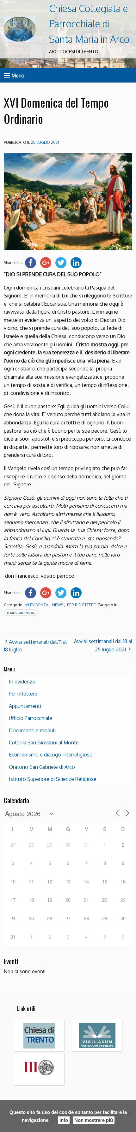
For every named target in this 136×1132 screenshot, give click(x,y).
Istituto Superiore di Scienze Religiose (52, 779)
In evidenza (36, 605)
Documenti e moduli (32, 730)
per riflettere (81, 605)
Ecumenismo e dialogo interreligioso (51, 754)
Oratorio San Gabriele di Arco (42, 767)
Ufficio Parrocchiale (30, 718)
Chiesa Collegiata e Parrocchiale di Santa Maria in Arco (89, 23)
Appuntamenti (25, 706)
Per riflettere (23, 693)
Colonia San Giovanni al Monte (44, 742)
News (57, 605)
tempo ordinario (21, 613)
